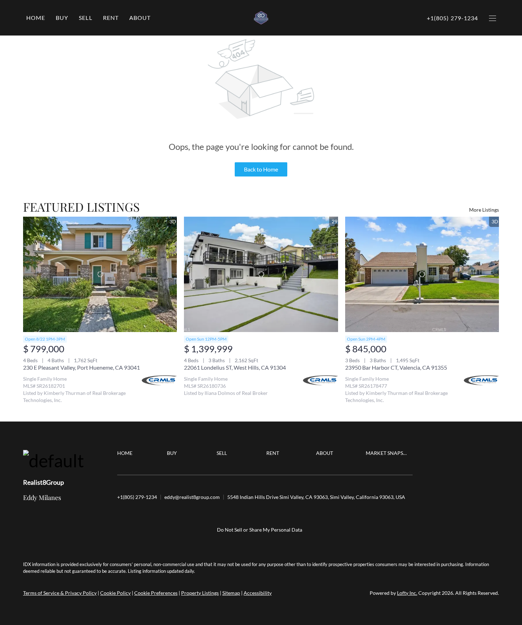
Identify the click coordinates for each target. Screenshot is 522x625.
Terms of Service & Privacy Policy (60, 593)
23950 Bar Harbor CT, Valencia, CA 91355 (396, 367)
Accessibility (258, 593)
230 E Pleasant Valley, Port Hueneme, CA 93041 (81, 367)
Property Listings (200, 593)
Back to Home (261, 169)
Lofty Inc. (407, 593)
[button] (62, 18)
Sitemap (231, 593)
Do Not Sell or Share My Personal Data (259, 530)
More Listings (484, 210)
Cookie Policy (115, 593)
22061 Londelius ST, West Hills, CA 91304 (235, 367)
